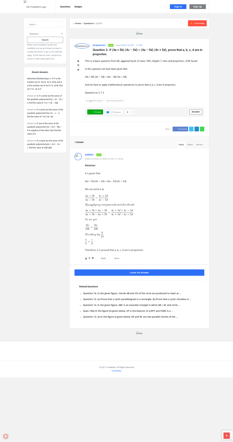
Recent (199, 144)
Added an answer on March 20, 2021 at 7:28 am (104, 159)
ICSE (140, 45)
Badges (78, 6)
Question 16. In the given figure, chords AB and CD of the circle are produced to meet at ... (132, 293)
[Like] (78, 60)
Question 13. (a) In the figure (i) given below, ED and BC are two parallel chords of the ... (130, 316)
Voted (181, 144)
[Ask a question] (226, 435)
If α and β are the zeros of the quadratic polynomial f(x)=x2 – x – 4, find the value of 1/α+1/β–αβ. (45, 113)
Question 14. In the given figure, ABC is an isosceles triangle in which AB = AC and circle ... (131, 304)
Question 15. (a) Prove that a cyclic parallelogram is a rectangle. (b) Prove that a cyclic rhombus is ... (137, 299)
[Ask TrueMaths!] (40, 6)
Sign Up (197, 6)
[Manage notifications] (5, 436)
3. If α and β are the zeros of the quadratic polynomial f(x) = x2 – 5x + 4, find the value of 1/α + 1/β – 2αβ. (45, 99)
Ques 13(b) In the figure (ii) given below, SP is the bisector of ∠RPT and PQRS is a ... (128, 310)
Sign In (178, 6)
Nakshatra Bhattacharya (38, 78)
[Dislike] (78, 69)
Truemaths (116, 371)
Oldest (190, 144)
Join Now (47, 430)
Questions (65, 6)
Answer (196, 111)
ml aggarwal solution (94, 100)
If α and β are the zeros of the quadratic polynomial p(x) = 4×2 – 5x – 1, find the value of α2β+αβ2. (45, 144)
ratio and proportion (114, 100)
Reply (103, 258)
